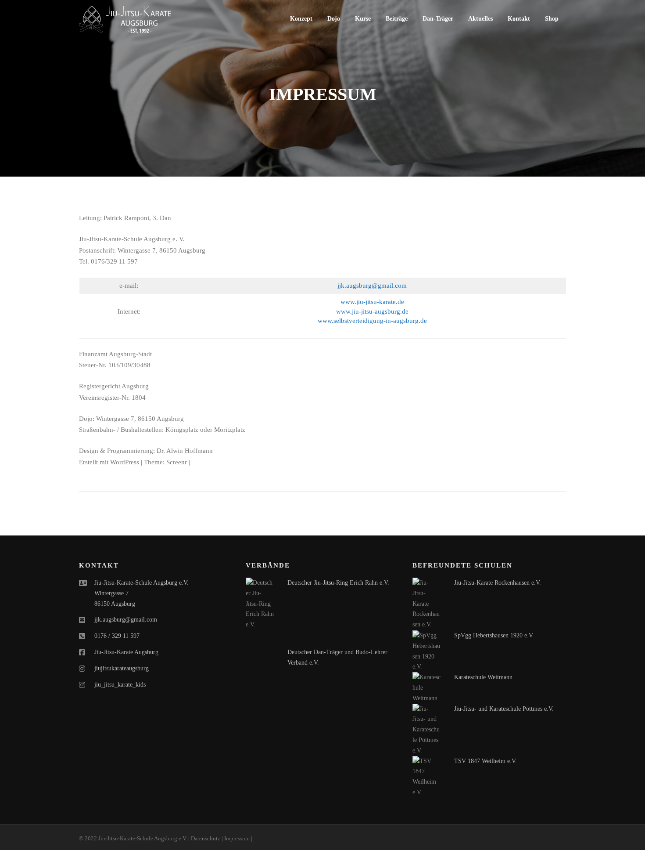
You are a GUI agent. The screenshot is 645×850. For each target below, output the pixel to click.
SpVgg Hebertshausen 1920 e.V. (494, 635)
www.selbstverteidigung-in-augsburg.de (372, 320)
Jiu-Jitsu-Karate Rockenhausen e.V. (497, 582)
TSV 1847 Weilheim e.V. (485, 761)
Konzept (301, 18)
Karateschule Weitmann (483, 677)
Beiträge (397, 18)
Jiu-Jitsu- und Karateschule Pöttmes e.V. (504, 708)
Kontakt (519, 18)
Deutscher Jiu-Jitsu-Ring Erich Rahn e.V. (338, 582)
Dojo (333, 18)
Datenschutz (205, 838)
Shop (552, 18)
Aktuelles (480, 18)
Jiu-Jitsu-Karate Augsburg (126, 652)
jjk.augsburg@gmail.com (372, 285)
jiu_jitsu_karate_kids (120, 684)
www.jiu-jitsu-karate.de (372, 301)
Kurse (363, 18)
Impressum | (238, 838)
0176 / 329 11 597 (117, 636)
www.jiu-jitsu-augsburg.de (372, 311)
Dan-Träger (438, 18)
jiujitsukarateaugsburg (121, 668)
